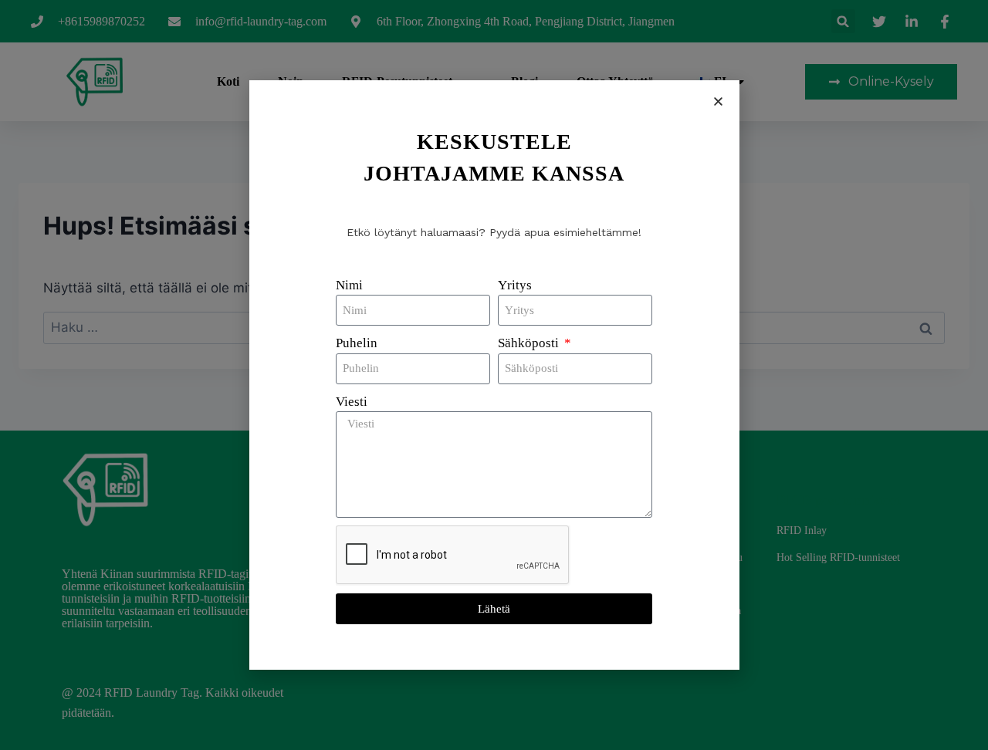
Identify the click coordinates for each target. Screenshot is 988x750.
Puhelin (356, 343)
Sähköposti (530, 343)
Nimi (349, 285)
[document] (494, 375)
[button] (718, 101)
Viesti (351, 401)
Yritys (515, 285)
